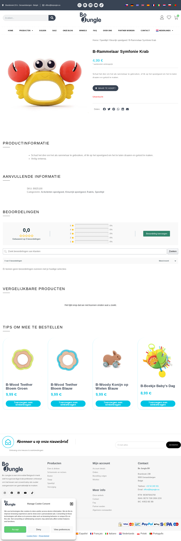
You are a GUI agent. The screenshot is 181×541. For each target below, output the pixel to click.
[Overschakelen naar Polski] (169, 5)
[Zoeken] (52, 18)
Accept (15, 529)
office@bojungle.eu (151, 489)
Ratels (90, 192)
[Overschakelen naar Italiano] (159, 5)
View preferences (62, 529)
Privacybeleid (44, 536)
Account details (99, 468)
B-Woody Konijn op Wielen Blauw (112, 386)
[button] (71, 503)
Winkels (83, 30)
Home (10, 30)
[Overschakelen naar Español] (148, 5)
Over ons (107, 30)
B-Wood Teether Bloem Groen (19, 386)
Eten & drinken (53, 468)
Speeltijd (104, 40)
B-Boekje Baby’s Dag (158, 386)
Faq (95, 30)
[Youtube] (96, 5)
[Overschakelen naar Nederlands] (164, 5)
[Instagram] (79, 5)
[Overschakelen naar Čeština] (126, 5)
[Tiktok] (101, 5)
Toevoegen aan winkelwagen (23, 403)
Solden (42, 30)
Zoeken (173, 251)
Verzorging (51, 487)
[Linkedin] (91, 5)
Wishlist (96, 480)
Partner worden (126, 30)
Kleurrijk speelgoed (118, 40)
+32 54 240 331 (152, 486)
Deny (38, 529)
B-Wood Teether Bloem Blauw (64, 386)
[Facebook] (85, 5)
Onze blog (68, 30)
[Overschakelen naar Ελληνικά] (137, 5)
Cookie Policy (32, 536)
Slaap (49, 480)
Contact (145, 30)
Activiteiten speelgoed (52, 192)
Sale (54, 30)
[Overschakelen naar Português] (175, 5)
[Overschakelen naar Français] (153, 5)
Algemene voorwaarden (102, 510)
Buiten (50, 476)
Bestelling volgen (100, 476)
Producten (24, 30)
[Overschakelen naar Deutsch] (132, 5)
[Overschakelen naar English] (143, 5)
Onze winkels (98, 495)
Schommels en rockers (56, 472)
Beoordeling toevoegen (156, 233)
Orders (95, 472)
